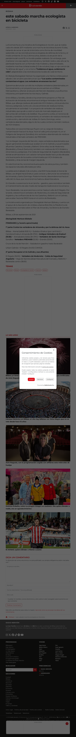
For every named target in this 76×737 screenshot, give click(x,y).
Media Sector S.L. (49, 385)
